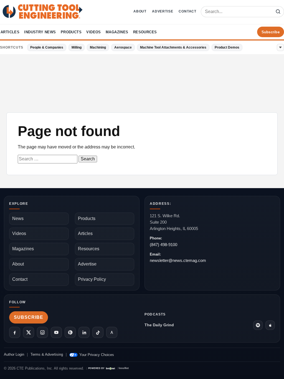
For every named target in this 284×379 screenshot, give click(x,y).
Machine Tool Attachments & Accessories (173, 47)
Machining (98, 47)
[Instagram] (42, 332)
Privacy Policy (92, 279)
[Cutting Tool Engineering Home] (42, 11)
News (18, 218)
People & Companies (46, 47)
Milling (77, 47)
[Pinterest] (70, 332)
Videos (93, 32)
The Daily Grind (159, 325)
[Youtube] (56, 332)
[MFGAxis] (111, 332)
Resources (145, 32)
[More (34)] (280, 47)
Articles (10, 32)
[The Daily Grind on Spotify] (258, 325)
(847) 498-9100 (163, 244)
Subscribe (271, 32)
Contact (187, 11)
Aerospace (123, 47)
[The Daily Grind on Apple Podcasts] (270, 325)
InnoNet (124, 368)
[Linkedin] (84, 332)
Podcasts (155, 314)
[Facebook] (14, 332)
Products (71, 32)
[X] (28, 332)
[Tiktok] (97, 332)
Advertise (162, 11)
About (139, 11)
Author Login (14, 354)
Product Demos (227, 47)
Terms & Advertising (47, 354)
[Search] (278, 11)
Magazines (117, 32)
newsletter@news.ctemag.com (178, 260)
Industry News (40, 32)
